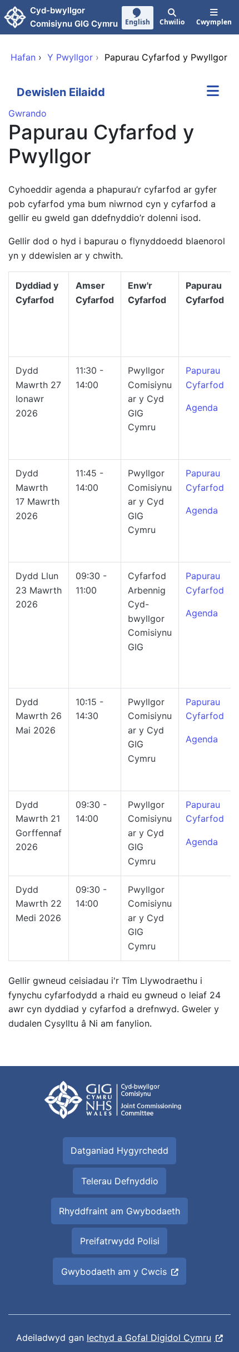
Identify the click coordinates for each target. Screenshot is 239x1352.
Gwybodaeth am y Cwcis (114, 1271)
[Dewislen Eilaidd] (212, 92)
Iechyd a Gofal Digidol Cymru (149, 1337)
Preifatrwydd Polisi (120, 1241)
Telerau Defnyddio (119, 1181)
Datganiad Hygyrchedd (119, 1150)
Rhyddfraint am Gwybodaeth (119, 1211)
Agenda (202, 510)
